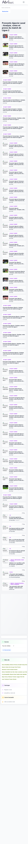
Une (12, 572)
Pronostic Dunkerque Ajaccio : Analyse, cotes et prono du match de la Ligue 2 (13, 353)
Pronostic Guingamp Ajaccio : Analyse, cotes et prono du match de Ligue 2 (17, 399)
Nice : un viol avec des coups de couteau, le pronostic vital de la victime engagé (17, 541)
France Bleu (12, 520)
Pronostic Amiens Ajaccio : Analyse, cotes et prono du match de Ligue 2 (16, 282)
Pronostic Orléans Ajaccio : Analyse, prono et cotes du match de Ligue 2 (16, 471)
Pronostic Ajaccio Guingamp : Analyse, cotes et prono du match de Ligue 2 (13, 127)
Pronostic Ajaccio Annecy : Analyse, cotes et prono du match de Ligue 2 (14, 118)
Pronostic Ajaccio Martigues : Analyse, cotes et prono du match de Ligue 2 (17, 65)
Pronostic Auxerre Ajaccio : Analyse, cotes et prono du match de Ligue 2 (16, 426)
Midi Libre (12, 589)
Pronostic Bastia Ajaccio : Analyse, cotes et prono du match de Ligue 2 (13, 344)
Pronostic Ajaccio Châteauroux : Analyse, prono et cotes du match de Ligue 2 (17, 246)
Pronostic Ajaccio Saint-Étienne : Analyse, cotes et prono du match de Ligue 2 (14, 100)
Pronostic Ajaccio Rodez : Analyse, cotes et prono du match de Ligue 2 (16, 74)
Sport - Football (14, 34)
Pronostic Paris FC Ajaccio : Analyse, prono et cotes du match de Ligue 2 (16, 507)
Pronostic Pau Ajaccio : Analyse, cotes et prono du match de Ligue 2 (16, 264)
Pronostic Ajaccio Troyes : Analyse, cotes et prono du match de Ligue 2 (16, 173)
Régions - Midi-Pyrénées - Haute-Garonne (17, 560)
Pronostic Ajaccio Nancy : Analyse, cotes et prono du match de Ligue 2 (16, 146)
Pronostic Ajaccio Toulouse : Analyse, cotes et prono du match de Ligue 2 (16, 182)
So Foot (11, 39)
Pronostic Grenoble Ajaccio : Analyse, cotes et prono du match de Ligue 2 (16, 435)
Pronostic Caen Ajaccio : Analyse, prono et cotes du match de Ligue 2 (16, 480)
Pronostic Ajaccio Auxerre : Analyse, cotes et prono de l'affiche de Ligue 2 (12, 109)
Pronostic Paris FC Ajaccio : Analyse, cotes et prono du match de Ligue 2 (12, 497)
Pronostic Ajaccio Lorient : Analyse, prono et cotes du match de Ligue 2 (16, 219)
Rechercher (5, 11)
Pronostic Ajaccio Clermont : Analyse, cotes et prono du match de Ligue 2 (16, 56)
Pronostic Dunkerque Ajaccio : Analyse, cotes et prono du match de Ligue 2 (17, 273)
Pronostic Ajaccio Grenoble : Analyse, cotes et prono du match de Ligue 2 (13, 82)
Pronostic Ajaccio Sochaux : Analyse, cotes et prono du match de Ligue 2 (16, 191)
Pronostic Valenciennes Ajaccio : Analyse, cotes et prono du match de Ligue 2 (14, 317)
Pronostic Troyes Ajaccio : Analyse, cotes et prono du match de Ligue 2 (13, 362)
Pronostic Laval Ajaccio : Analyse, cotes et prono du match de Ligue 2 (16, 38)
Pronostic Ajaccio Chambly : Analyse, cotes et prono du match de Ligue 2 (16, 164)
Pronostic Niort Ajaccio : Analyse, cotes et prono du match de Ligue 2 (16, 381)
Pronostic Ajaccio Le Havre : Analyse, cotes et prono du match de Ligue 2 (16, 155)
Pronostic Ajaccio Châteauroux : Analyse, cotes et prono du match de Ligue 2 (17, 210)
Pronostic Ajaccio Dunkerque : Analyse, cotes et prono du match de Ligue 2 (17, 200)
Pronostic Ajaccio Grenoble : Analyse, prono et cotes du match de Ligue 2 (16, 255)
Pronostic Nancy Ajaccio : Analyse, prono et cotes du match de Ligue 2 (16, 453)
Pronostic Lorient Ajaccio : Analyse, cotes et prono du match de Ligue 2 (16, 291)
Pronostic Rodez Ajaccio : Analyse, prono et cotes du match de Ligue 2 (16, 408)
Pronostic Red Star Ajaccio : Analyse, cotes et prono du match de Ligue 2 (16, 489)
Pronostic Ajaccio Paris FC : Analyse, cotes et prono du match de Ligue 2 (16, 47)
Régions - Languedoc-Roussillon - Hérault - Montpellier (17, 584)
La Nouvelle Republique (15, 577)
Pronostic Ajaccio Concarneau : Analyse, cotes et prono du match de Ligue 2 (13, 136)
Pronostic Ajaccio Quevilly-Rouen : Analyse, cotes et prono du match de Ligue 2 (12, 92)
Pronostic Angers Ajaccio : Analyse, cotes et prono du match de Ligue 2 (14, 335)
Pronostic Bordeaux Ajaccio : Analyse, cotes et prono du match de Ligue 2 (13, 308)
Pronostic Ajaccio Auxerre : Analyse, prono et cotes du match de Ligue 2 (16, 237)
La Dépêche (12, 566)
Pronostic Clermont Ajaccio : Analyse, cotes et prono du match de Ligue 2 (16, 417)
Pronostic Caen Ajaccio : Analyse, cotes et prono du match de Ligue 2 (16, 300)
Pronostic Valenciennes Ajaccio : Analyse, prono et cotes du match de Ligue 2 (16, 462)
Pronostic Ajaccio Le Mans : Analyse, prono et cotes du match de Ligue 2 (16, 228)
